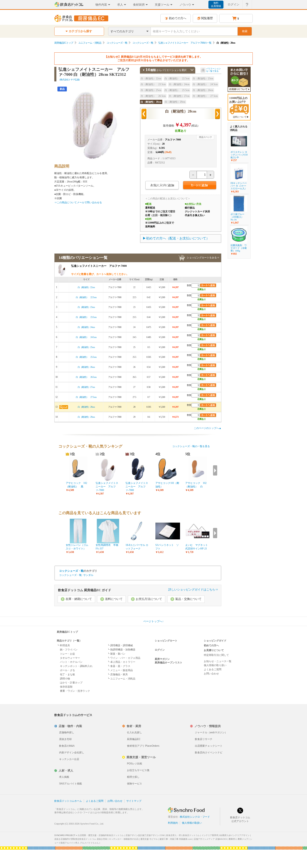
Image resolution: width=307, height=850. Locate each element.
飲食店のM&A (67, 745)
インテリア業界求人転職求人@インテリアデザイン (226, 835)
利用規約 (173, 822)
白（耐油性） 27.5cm (205, 96)
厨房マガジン (162, 659)
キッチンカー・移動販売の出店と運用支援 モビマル (133, 839)
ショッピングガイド (215, 640)
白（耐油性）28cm (151, 101)
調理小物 (65, 678)
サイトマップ (133, 800)
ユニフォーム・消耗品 (89, 42)
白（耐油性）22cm (151, 78)
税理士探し (133, 776)
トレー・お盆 (67, 653)
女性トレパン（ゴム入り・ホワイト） (77, 547)
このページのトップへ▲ (207, 428)
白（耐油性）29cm (175, 101)
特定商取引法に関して (216, 655)
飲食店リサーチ (203, 739)
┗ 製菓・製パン (116, 653)
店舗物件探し (66, 732)
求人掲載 (64, 776)
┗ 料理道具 (63, 645)
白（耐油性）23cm (203, 78)
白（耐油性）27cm (179, 96)
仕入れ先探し (134, 732)
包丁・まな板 (67, 674)
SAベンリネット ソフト (167, 547)
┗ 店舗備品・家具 (117, 674)
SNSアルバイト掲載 (70, 783)
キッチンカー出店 (69, 759)
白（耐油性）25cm (151, 90)
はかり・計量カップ (71, 682)
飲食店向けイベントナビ (208, 752)
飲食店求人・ (183, 835)
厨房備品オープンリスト (168, 662)
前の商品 (143, 114)
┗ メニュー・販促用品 (120, 670)
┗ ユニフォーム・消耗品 (121, 678)
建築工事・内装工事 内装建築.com (176, 839)
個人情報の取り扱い (215, 665)
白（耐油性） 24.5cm (205, 84)
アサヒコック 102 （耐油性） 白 (197, 485)
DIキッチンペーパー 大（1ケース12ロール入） (239, 186)
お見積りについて (214, 650)
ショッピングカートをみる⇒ (203, 257)
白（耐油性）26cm (203, 90)
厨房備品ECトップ (63, 42)
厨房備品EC (134, 739)
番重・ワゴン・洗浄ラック (75, 690)
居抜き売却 (65, 739)
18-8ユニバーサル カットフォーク (137, 547)
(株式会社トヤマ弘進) (70, 79)
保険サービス (134, 783)
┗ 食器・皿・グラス (118, 666)
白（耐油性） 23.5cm (153, 84)
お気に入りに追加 (162, 186)
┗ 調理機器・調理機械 (120, 645)
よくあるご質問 (212, 669)
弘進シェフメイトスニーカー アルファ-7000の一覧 (184, 42)
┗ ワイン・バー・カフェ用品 (123, 657)
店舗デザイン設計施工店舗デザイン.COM (145, 835)
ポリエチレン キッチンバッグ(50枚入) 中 (239, 155)
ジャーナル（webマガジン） (211, 732)
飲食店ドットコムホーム (68, 800)
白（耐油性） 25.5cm (177, 90)
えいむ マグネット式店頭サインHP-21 (196, 547)
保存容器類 (66, 686)
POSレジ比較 (134, 763)
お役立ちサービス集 (138, 770)
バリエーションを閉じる (192, 70)
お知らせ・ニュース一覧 (217, 661)
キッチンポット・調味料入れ (76, 666)
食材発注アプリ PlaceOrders (143, 745)
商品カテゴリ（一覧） (69, 640)
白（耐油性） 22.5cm (177, 78)
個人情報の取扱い (192, 822)
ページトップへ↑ (153, 621)
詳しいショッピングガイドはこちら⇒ (193, 589)
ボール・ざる (67, 670)
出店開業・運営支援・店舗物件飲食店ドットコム (101, 835)
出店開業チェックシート (208, 745)
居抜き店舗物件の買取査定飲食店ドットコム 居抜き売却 (80, 839)
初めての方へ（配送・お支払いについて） (177, 238)
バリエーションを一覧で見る (213, 69)
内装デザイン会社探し (71, 752)
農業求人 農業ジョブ (238, 839)
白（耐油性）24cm (179, 84)
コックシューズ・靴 (117, 42)
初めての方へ (177, 18)
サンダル (88, 575)
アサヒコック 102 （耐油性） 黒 (78, 485)
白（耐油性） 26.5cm (153, 96)
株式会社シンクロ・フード (195, 816)
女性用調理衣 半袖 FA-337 (108, 547)
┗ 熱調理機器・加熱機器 (121, 649)
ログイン (233, 4)
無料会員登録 (216, 4)
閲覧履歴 (207, 18)
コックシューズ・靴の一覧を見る (191, 446)
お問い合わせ (211, 673)
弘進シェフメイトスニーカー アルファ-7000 (107, 487)
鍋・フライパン (68, 649)
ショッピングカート (166, 640)
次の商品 (217, 114)
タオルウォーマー (70, 657)
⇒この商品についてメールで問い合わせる (78, 202)
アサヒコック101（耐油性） (167, 485)
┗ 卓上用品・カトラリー (121, 661)
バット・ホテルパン (71, 661)
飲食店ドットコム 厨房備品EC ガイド (84, 590)
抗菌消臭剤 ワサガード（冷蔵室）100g (239, 248)
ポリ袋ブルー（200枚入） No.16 (237, 217)
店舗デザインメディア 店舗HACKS (210, 839)
